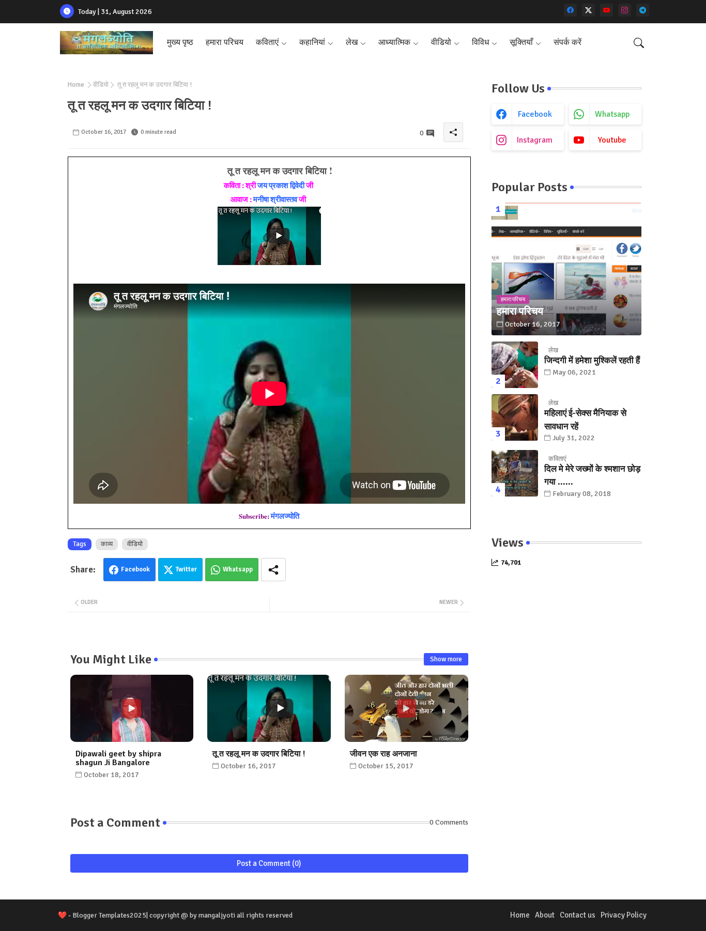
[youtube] (606, 10)
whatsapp (612, 114)
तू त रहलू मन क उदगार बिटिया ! (258, 754)
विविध (480, 42)
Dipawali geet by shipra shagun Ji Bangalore (118, 758)
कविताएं (267, 42)
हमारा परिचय (224, 42)
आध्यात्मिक (394, 42)
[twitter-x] (588, 10)
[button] (638, 43)
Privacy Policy (624, 915)
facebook (535, 114)
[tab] (180, 42)
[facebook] (570, 10)
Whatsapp (238, 569)
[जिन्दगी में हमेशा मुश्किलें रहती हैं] (515, 365)
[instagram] (624, 10)
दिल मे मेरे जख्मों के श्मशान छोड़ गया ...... (592, 475)
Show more (446, 659)
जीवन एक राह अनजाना (383, 754)
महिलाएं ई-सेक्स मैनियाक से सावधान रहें (585, 420)
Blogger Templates (101, 915)
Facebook (135, 569)
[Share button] (273, 569)
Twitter (186, 569)
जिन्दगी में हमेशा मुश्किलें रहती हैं (592, 360)
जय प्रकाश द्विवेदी (280, 185)
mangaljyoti (216, 915)
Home (76, 85)
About (545, 915)
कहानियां (312, 42)
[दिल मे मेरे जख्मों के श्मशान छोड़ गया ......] (515, 473)
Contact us (577, 915)
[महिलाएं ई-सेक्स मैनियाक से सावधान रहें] (515, 417)
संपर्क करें (567, 42)
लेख (352, 42)
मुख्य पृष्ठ (180, 42)
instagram (534, 140)
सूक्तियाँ (521, 42)
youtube (612, 140)
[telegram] (642, 10)
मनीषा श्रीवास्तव (275, 199)
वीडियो (441, 42)
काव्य (107, 544)
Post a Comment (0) (269, 863)
